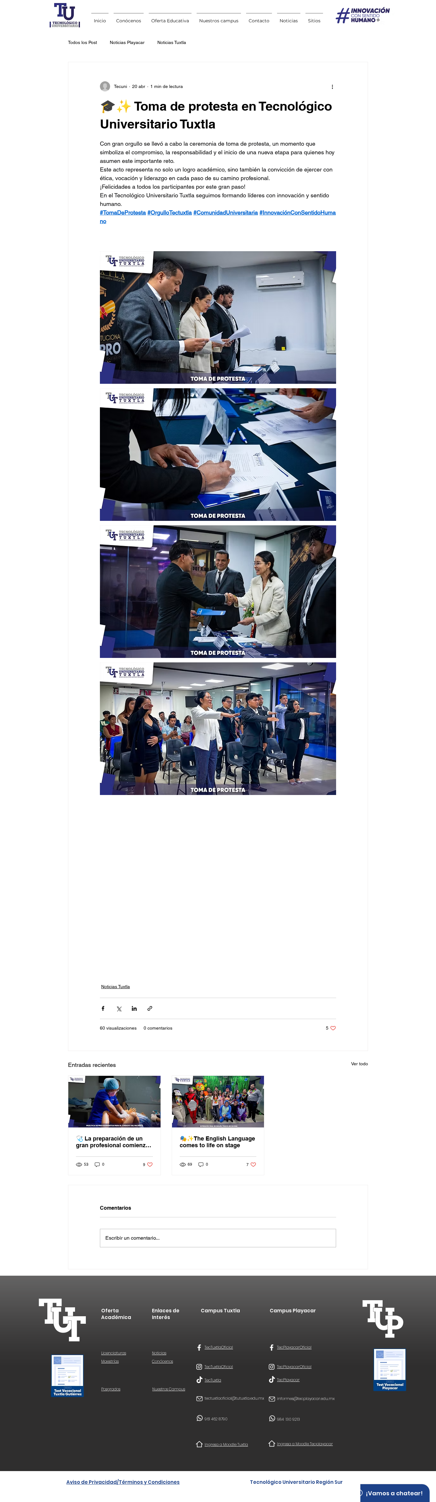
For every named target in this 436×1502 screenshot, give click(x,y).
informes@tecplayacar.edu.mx (306, 1398)
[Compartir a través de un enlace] (150, 1008)
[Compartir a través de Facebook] (103, 1008)
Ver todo (359, 1063)
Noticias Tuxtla (171, 42)
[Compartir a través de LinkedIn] (134, 1008)
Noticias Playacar (127, 42)
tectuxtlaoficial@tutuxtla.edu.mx (234, 1398)
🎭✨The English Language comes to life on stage (217, 1141)
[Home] (199, 1444)
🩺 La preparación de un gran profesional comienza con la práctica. (112, 1141)
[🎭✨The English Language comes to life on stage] (218, 1101)
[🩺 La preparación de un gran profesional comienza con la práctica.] (114, 1101)
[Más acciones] (332, 86)
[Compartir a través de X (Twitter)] (119, 1008)
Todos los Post (82, 42)
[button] (314, 18)
